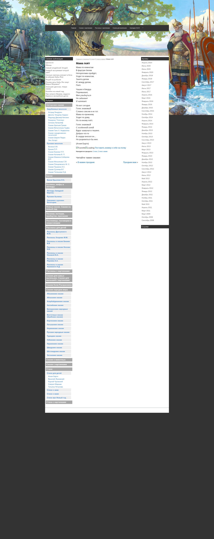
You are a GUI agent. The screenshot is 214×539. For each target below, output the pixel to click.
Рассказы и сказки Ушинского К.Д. (55, 266)
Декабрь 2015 (147, 108)
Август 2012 (146, 172)
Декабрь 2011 (147, 195)
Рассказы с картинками (102, 28)
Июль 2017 (146, 88)
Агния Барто (53, 376)
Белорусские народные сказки (57, 310)
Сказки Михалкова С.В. (57, 162)
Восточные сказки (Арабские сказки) (55, 316)
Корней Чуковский (55, 382)
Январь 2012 (147, 191)
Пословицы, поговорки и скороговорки (58, 222)
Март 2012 (146, 185)
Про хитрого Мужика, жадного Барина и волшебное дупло (58, 95)
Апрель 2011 (147, 207)
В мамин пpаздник (86, 162)
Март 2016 (146, 98)
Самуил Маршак (55, 384)
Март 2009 (146, 214)
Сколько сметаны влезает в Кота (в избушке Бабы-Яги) (59, 76)
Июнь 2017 (146, 92)
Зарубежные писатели (57, 109)
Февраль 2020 (147, 72)
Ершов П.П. (52, 149)
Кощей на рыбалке (53, 80)
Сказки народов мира (57, 290)
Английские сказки (55, 305)
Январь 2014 (147, 127)
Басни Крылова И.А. (56, 180)
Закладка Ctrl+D (135, 28)
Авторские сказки (55, 105)
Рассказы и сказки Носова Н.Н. (58, 248)
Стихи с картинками (56, 402)
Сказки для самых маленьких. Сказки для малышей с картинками (58, 278)
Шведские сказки (54, 348)
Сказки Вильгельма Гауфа (58, 128)
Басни (49, 176)
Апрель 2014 (147, 121)
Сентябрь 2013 (148, 140)
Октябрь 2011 (147, 201)
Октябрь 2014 (147, 117)
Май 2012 (146, 178)
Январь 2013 (147, 156)
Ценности (50, 63)
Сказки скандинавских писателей (57, 134)
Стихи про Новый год (56, 398)
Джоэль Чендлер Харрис (58, 115)
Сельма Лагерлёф (55, 123)
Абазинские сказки (55, 294)
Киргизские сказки (55, 321)
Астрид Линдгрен (55, 112)
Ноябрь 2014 (147, 114)
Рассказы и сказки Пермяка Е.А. (55, 260)
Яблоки (49, 65)
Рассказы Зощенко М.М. (57, 237)
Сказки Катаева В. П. (56, 154)
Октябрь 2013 (147, 137)
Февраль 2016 (147, 101)
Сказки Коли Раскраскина (59, 285)
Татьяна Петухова (55, 387)
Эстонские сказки (54, 355)
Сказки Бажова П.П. (56, 152)
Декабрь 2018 (147, 75)
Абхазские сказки (54, 298)
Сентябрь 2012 (148, 169)
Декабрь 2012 (147, 159)
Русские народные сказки (58, 332)
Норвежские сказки (55, 328)
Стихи (49, 369)
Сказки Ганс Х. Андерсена (58, 130)
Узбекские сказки (54, 340)
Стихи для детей (54, 373)
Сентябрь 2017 (148, 82)
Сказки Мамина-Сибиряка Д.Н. (58, 158)
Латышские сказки (55, 325)
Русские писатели (55, 143)
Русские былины (54, 197)
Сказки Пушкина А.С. (56, 167)
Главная (73, 28)
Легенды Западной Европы (55, 192)
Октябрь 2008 (147, 217)
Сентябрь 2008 (148, 220)
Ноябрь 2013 (147, 133)
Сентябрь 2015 (148, 111)
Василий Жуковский (56, 379)
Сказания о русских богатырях (55, 201)
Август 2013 (146, 143)
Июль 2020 (146, 66)
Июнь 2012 (146, 175)
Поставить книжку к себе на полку (110, 148)
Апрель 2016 (147, 95)
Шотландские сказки (56, 351)
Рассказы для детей (56, 228)
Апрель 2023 (147, 63)
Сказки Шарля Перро (56, 138)
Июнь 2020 (146, 69)
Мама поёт (83, 63)
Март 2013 (146, 149)
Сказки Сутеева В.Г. (56, 169)
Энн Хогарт (52, 140)
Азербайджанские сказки (58, 301)
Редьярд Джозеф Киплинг (58, 117)
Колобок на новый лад (55, 91)
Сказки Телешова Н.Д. (57, 172)
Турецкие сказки (54, 336)
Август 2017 (146, 85)
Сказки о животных (56, 360)
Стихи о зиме (53, 390)
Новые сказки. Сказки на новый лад (58, 208)
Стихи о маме (53, 394)
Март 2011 (146, 211)
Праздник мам (129, 162)
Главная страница (82, 59)
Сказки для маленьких (120, 28)
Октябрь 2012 (147, 166)
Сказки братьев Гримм (57, 125)
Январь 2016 (147, 104)
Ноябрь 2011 (147, 198)
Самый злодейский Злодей (57, 68)
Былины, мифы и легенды (55, 185)
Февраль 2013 (147, 153)
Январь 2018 (147, 79)
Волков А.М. (53, 147)
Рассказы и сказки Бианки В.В (58, 242)
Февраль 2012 (147, 188)
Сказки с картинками (85, 28)
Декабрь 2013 (147, 130)
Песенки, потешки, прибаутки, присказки (57, 215)
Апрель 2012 (147, 182)
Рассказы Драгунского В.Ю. (57, 233)
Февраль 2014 (147, 124)
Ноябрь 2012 (147, 162)
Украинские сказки (55, 344)
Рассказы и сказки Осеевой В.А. (55, 254)
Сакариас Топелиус (56, 120)
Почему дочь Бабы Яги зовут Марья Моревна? (57, 83)
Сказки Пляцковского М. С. (59, 164)
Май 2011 (145, 204)
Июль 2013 (146, 146)
